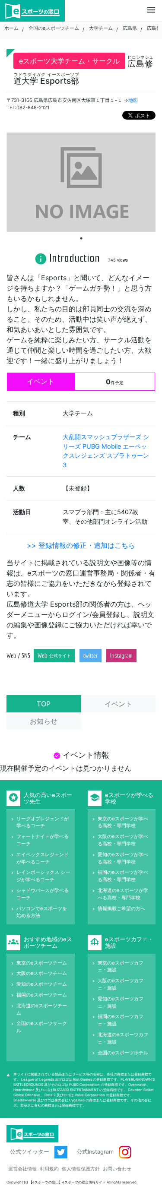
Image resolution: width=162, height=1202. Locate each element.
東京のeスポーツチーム (41, 963)
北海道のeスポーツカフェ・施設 (123, 1038)
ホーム (11, 28)
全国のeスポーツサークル (41, 1027)
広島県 (130, 28)
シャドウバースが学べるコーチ (42, 894)
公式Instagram (95, 1151)
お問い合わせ (117, 1169)
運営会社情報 (22, 1169)
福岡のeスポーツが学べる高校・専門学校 (123, 876)
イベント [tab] (118, 703)
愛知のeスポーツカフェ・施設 (120, 1002)
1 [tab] (81, 238)
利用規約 (49, 1169)
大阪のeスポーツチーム (41, 973)
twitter (90, 655)
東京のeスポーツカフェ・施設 (120, 966)
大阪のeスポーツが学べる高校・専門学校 (123, 840)
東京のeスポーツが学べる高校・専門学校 (123, 822)
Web (54, 655)
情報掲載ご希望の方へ (121, 908)
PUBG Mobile (103, 446)
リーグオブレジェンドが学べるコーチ (42, 822)
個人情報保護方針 (81, 1169)
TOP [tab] (44, 703)
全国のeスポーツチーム (54, 28)
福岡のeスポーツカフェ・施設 (120, 1020)
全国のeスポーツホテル (123, 1053)
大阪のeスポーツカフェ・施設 (120, 984)
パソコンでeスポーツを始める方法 (41, 912)
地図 (133, 100)
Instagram (121, 655)
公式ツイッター (30, 1151)
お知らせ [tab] (43, 721)
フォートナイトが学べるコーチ (42, 840)
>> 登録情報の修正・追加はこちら (81, 545)
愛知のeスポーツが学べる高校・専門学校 (123, 858)
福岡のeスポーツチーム (41, 995)
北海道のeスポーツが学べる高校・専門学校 (123, 894)
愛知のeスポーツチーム (41, 984)
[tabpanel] (81, 182)
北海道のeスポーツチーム (41, 1009)
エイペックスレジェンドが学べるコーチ (42, 858)
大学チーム (101, 28)
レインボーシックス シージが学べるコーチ (43, 876)
